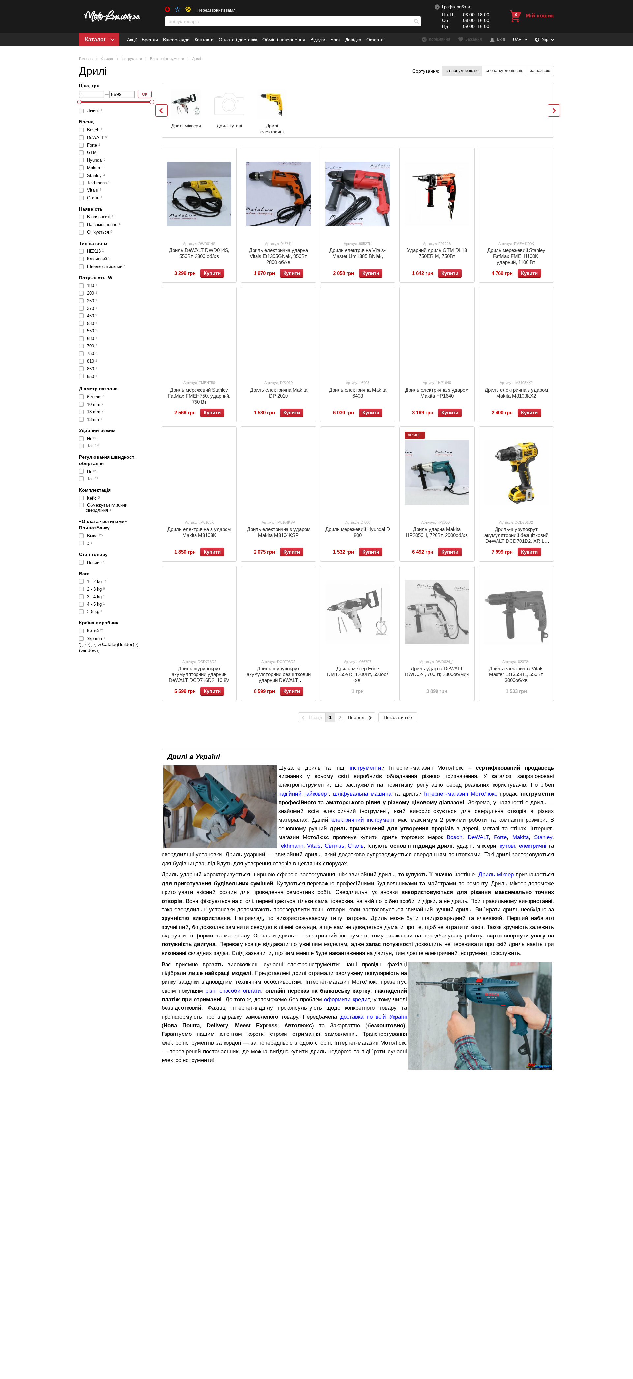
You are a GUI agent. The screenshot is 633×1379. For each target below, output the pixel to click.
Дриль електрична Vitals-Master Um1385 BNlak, (357, 253)
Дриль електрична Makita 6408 (357, 393)
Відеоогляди (176, 39)
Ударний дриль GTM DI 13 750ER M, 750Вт (437, 253)
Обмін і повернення (283, 39)
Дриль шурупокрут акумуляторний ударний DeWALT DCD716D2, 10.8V (199, 674)
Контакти (204, 39)
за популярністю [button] (462, 70)
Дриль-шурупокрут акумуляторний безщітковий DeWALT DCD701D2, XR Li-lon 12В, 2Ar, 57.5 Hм (516, 538)
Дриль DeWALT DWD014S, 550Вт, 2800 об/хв (199, 253)
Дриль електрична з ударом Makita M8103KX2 (516, 393)
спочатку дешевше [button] (504, 70)
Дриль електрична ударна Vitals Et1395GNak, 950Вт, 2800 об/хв (278, 256)
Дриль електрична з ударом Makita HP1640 (436, 393)
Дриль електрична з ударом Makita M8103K (199, 532)
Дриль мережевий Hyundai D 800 (357, 532)
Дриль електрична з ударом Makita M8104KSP (278, 532)
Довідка (353, 39)
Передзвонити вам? (216, 10)
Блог (335, 39)
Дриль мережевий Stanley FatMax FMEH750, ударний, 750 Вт (199, 396)
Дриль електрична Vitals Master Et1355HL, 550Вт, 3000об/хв (516, 674)
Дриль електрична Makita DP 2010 (278, 393)
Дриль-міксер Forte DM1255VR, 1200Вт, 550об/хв (357, 674)
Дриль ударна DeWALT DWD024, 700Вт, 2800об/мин (437, 671)
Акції (132, 39)
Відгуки (317, 39)
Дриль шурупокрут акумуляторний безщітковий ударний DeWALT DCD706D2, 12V (279, 677)
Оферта (375, 39)
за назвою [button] (540, 70)
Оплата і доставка (238, 39)
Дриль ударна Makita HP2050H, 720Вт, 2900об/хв (437, 532)
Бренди (150, 39)
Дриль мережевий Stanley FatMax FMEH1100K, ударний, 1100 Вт (516, 256)
